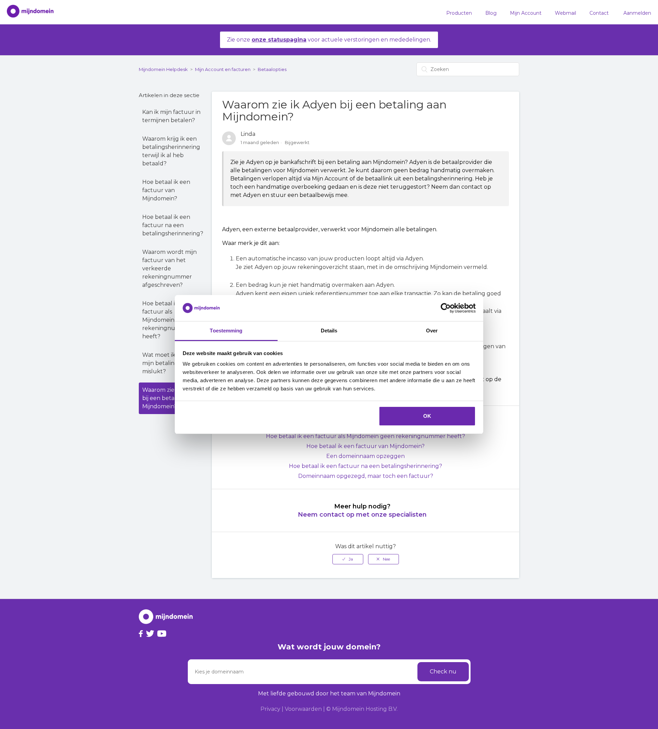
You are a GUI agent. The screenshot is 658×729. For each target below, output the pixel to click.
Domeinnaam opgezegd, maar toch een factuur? (365, 476)
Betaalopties (272, 69)
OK (427, 416)
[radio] (347, 559)
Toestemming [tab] (226, 330)
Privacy (270, 709)
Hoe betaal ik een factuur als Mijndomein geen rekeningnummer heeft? (167, 320)
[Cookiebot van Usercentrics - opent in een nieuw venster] (446, 308)
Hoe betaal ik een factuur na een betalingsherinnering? (172, 225)
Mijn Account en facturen (223, 69)
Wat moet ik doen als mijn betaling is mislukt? (171, 363)
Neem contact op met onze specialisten (362, 514)
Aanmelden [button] (637, 13)
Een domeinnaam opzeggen (365, 456)
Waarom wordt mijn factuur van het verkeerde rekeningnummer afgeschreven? (169, 268)
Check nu (443, 671)
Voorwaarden (303, 709)
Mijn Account (525, 13)
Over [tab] (432, 330)
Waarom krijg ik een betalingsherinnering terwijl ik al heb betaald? (171, 151)
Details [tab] (329, 330)
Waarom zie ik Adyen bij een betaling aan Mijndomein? (170, 398)
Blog (491, 13)
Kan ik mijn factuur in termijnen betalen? (171, 116)
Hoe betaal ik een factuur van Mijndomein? (166, 190)
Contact (599, 13)
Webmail (565, 13)
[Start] (26, 12)
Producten (459, 13)
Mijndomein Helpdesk (163, 69)
